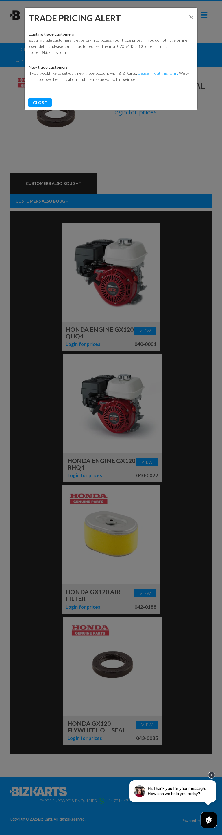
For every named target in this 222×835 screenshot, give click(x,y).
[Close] (191, 17)
